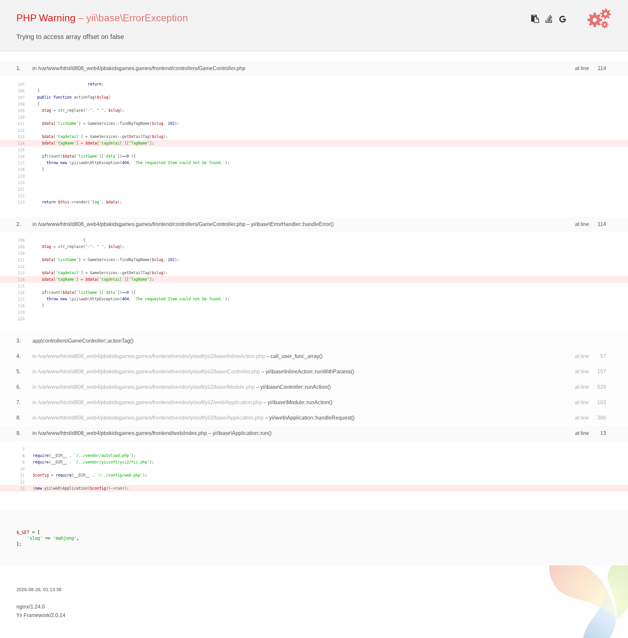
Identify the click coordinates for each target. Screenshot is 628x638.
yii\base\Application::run (240, 433)
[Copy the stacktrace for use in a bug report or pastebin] (535, 19)
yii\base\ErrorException (137, 17)
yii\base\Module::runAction (298, 402)
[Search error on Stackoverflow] (548, 19)
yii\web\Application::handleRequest (310, 418)
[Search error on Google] (562, 19)
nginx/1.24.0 (30, 607)
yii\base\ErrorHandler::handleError (290, 224)
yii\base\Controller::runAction (293, 387)
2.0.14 (58, 615)
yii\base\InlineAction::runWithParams (308, 371)
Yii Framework (33, 615)
